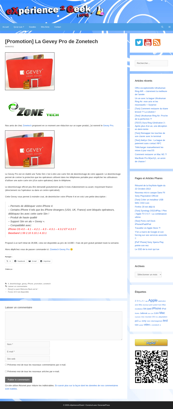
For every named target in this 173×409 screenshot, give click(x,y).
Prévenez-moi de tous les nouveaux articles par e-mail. (33, 371)
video (147, 324)
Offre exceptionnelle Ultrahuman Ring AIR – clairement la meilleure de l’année (151, 91)
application (162, 301)
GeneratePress (104, 405)
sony (144, 321)
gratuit (155, 305)
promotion (38, 284)
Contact (57, 27)
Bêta (140, 305)
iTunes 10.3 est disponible (18, 292)
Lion (156, 313)
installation (139, 309)
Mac (162, 312)
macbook (138, 317)
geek (151, 305)
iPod (164, 309)
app (146, 301)
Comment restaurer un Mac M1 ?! (151, 154)
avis (136, 305)
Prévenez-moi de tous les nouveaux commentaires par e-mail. (36, 365)
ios (145, 308)
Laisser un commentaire (17, 286)
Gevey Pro (108, 125)
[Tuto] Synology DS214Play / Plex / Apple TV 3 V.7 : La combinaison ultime (151, 213)
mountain (148, 317)
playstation (163, 317)
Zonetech (27, 125)
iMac (164, 305)
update (141, 325)
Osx (156, 317)
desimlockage (15, 284)
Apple (153, 300)
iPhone (30, 284)
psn (140, 321)
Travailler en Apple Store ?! (147, 228)
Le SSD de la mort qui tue (147, 249)
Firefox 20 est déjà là (145, 207)
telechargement (156, 321)
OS (153, 317)
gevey (24, 284)
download (146, 305)
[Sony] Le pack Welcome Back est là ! (23, 289)
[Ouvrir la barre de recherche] (162, 27)
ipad (149, 308)
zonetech (47, 284)
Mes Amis (45, 27)
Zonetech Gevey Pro (60, 249)
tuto (136, 324)
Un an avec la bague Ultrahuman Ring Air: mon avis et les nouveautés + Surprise (150, 101)
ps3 (136, 321)
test (165, 320)
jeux (149, 313)
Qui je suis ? (19, 27)
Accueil (6, 27)
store (148, 321)
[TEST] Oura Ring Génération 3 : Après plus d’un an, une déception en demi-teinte (151, 126)
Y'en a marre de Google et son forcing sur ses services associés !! (151, 235)
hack (159, 305)
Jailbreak (143, 313)
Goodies (32, 27)
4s (141, 301)
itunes (137, 313)
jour (152, 313)
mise (143, 317)
